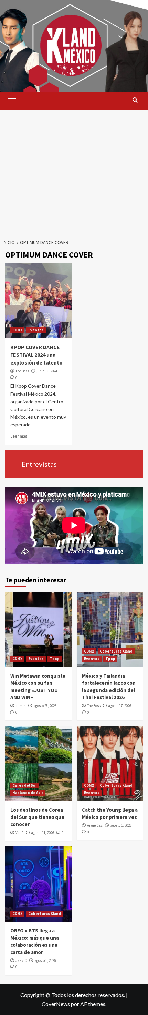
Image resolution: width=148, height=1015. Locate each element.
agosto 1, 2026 (120, 825)
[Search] (135, 100)
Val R (19, 832)
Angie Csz (95, 825)
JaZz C (21, 960)
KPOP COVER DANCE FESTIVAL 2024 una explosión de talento (36, 355)
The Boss (22, 371)
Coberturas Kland (116, 651)
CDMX (17, 329)
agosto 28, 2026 (44, 705)
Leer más (18, 436)
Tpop (55, 658)
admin (20, 705)
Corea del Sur (24, 785)
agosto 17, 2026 (119, 705)
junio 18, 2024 (46, 371)
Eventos (36, 329)
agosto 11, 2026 (42, 832)
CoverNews (56, 1004)
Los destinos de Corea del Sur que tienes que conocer (37, 817)
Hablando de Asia (27, 792)
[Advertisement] (74, 171)
